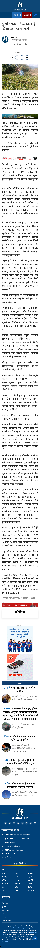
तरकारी (4, 917)
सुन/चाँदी (4, 906)
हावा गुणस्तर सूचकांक (8, 910)
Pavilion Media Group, (17, 928)
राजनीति (30, 880)
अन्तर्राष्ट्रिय (5, 876)
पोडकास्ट (31, 890)
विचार (16, 876)
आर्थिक (4, 880)
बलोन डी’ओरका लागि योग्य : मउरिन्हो (20, 689)
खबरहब (14, 37)
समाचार (4, 873)
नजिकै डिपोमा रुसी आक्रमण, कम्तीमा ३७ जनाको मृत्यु (20, 738)
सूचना (30, 876)
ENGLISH (27, 15)
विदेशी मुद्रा (5, 903)
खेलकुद (30, 873)
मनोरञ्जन (17, 883)
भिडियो (30, 887)
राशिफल (30, 883)
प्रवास (3, 890)
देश (29, 869)
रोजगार (17, 890)
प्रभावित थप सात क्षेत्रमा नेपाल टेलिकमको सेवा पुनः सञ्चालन (20, 785)
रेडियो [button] (16, 15)
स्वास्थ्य (17, 880)
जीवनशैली (5, 883)
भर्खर (20, 683)
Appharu (5, 941)
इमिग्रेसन (17, 887)
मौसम (3, 913)
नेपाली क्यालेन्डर (6, 920)
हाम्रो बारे (8, 857)
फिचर (3, 887)
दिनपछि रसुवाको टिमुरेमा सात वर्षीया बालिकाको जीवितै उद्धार (20, 762)
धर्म (16, 869)
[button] (35, 938)
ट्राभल (16, 873)
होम (3, 869)
